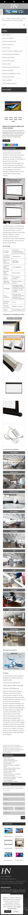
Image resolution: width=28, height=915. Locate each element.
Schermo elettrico (16, 18)
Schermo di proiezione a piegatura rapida (12, 51)
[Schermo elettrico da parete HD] (19, 854)
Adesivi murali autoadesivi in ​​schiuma (11, 73)
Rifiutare (8, 911)
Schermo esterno (6, 47)
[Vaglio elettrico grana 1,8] (19, 842)
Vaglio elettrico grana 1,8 (20, 848)
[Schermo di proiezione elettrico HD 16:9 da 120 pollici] (13, 106)
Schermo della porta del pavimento (10, 54)
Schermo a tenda (6, 64)
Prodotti (8, 18)
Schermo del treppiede (7, 38)
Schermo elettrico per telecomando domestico (9, 860)
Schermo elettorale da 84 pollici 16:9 (9, 848)
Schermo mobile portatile (8, 60)
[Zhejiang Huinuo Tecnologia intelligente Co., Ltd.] (14, 6)
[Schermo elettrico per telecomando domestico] (8, 854)
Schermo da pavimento (7, 70)
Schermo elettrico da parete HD (20, 860)
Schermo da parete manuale (9, 41)
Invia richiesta (6, 140)
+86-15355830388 (7, 876)
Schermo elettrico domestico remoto (20, 836)
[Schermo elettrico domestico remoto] (19, 830)
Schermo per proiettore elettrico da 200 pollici (9, 836)
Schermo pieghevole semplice (9, 83)
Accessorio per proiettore (8, 77)
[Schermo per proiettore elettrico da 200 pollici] (8, 830)
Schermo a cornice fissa (8, 44)
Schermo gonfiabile (6, 80)
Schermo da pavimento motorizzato (10, 67)
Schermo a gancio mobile (8, 57)
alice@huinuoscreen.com (10, 879)
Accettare (16, 911)
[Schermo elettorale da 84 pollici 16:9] (8, 842)
